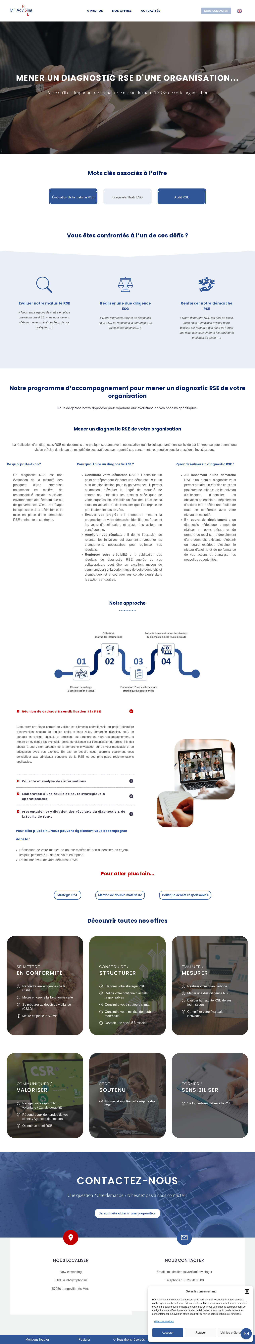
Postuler (84, 1339)
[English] (239, 11)
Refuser (200, 1332)
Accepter (168, 1332)
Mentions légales (38, 1339)
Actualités (150, 11)
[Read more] (46, 311)
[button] (247, 1291)
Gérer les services (164, 1321)
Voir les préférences (233, 1332)
